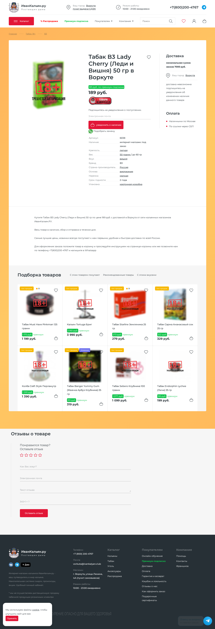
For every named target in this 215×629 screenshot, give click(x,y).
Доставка (147, 566)
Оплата (146, 571)
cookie (35, 609)
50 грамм (125, 154)
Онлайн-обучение (152, 556)
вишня (123, 158)
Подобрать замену (104, 131)
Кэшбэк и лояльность (154, 581)
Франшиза (182, 566)
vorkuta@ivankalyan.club (87, 563)
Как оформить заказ (153, 591)
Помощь (181, 556)
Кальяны (112, 556)
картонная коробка (131, 184)
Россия (124, 167)
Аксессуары (114, 571)
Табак (111, 561)
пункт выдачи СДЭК (84, 8)
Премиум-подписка (154, 561)
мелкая (124, 175)
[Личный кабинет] (194, 21)
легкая (124, 150)
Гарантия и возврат (153, 576)
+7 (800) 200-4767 (83, 553)
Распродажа (115, 576)
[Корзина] (204, 21)
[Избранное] (184, 21)
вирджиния (126, 171)
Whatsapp (90, 250)
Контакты (181, 561)
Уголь (111, 566)
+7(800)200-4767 (58, 250)
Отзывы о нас (149, 586)
